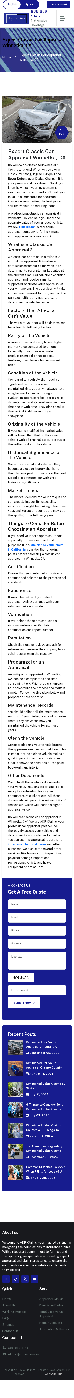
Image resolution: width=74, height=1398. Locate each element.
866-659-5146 (39, 13)
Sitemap (8, 1324)
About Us (8, 1305)
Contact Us (10, 1331)
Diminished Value (51, 1305)
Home (6, 57)
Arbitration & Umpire (54, 1329)
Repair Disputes (50, 1323)
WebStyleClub (53, 1373)
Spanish (30, 4)
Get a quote (57, 4)
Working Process (14, 1312)
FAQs (5, 1318)
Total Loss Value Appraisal (51, 1314)
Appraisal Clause (51, 1299)
